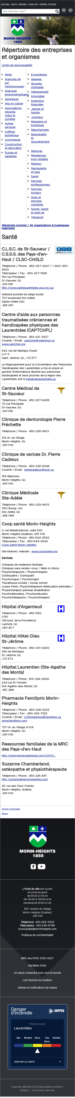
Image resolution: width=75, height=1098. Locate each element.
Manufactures (40, 130)
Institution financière (37, 102)
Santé (34, 176)
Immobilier (38, 96)
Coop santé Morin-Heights (19, 545)
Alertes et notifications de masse (37, 987)
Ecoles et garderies (11, 154)
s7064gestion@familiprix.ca (42, 717)
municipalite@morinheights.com (37, 929)
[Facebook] (33, 868)
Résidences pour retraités (39, 157)
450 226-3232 (44, 922)
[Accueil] (37, 856)
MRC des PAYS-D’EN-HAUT (37, 958)
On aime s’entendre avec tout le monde (37, 973)
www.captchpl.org (13, 344)
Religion (36, 163)
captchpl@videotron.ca (39, 340)
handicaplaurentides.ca (41, 379)
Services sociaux (36, 190)
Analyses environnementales (17, 92)
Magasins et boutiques (39, 123)
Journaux (37, 117)
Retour (5, 813)
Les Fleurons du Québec (37, 980)
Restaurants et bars (39, 170)
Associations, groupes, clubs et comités (13, 113)
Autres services (10, 125)
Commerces (13, 140)
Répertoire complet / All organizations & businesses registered (35, 226)
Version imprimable (11, 809)
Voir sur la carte (24, 1062)
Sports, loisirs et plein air (39, 210)
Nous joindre (19, 4)
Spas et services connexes (37, 200)
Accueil (5, 4)
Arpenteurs (12, 99)
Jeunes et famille (37, 110)
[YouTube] (41, 868)
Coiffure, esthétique (12, 133)
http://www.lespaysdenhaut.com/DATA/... (29, 755)
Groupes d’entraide (37, 85)
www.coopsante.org (45, 551)
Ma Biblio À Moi (37, 965)
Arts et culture (14, 103)
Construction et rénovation (13, 146)
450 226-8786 (45, 925)
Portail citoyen (47, 4)
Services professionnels (40, 182)
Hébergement (39, 92)
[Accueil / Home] (17, 42)
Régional (36, 151)
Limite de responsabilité (17, 65)
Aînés (8, 74)
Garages (36, 79)
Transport (37, 217)
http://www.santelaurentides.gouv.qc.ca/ (28, 288)
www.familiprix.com (14, 720)
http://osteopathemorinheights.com (25, 779)
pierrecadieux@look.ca (39, 469)
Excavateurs (39, 74)
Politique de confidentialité (37, 935)
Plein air (33, 4)
